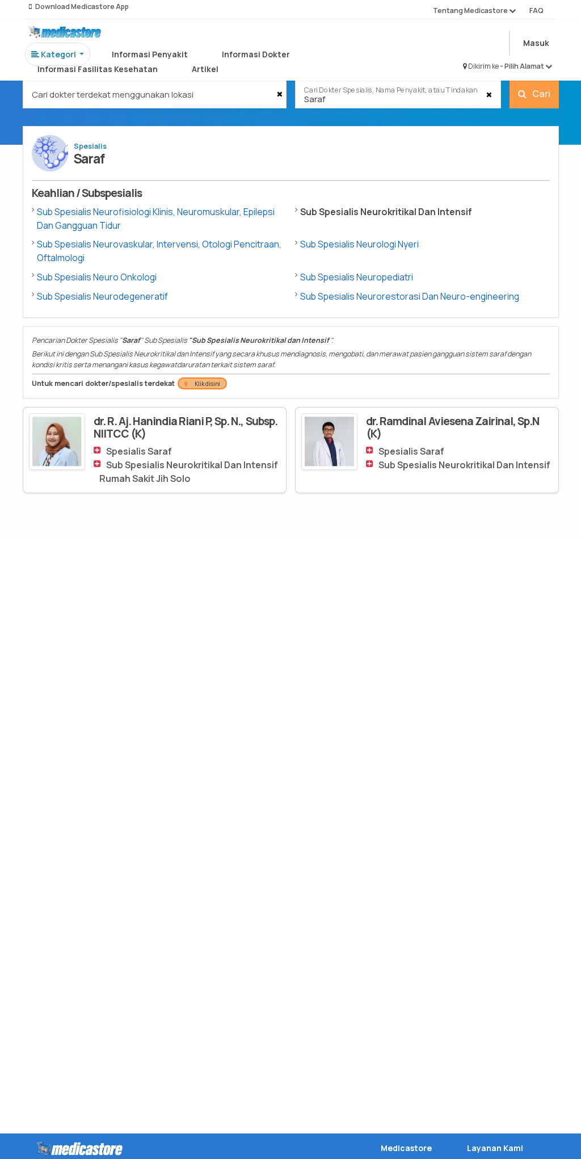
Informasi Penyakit (150, 54)
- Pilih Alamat (522, 66)
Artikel (205, 69)
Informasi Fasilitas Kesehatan (97, 69)
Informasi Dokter (256, 54)
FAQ (536, 10)
